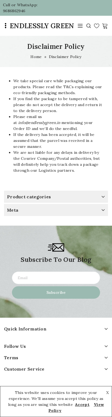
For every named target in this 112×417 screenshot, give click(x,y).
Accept (82, 404)
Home (36, 56)
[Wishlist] (97, 26)
